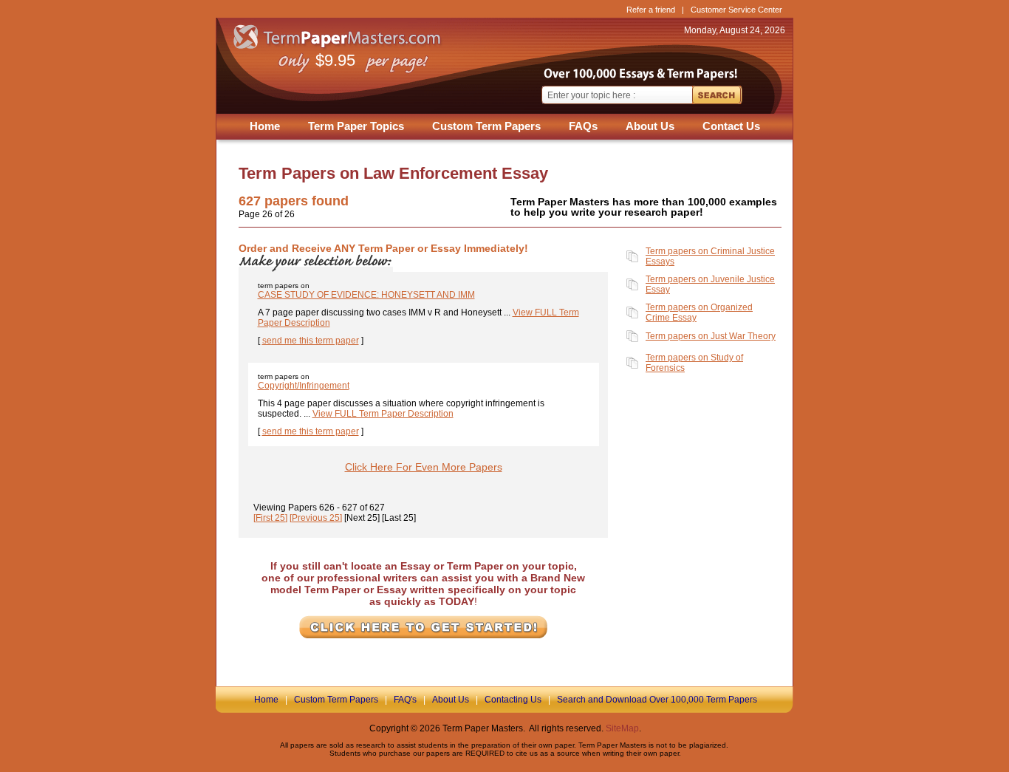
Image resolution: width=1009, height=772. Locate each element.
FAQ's (405, 699)
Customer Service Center (736, 9)
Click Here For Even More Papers (423, 467)
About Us (650, 126)
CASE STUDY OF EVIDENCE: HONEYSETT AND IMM (366, 295)
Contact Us (731, 126)
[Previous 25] (316, 518)
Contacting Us (513, 699)
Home (265, 126)
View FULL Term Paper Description (383, 414)
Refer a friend (650, 9)
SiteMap (622, 728)
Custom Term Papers (486, 126)
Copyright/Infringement (303, 385)
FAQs (583, 126)
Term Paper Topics (356, 126)
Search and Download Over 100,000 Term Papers (657, 699)
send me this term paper (310, 340)
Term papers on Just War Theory (711, 336)
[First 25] (270, 518)
